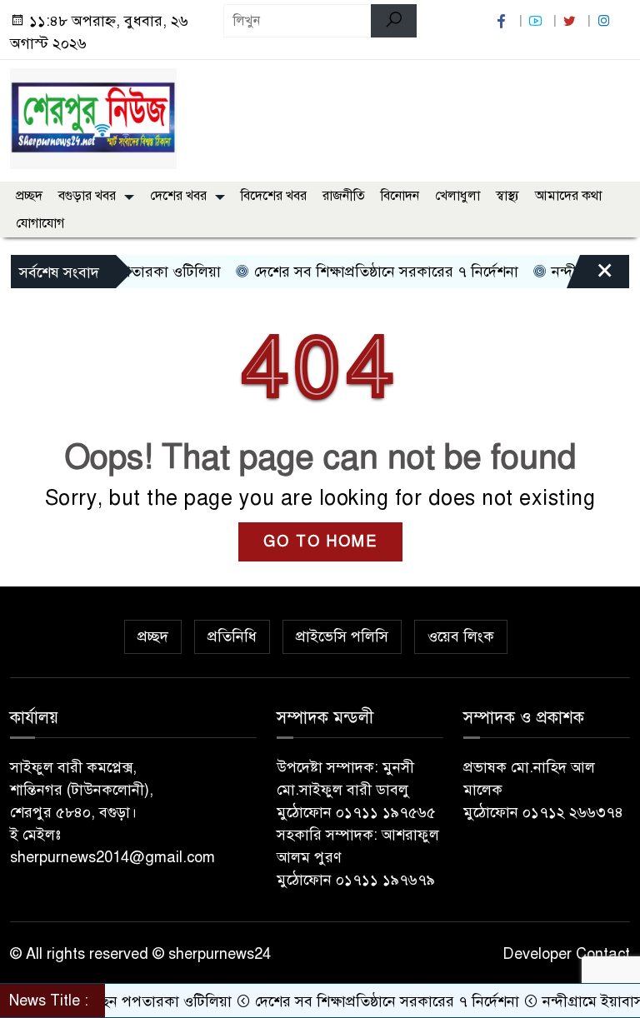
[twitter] (572, 21)
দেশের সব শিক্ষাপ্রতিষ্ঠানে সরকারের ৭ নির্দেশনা (369, 271)
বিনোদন (400, 195)
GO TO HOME (320, 541)
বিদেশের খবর (274, 195)
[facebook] (503, 21)
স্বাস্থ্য (507, 195)
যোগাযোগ (40, 223)
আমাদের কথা (568, 195)
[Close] (590, 276)
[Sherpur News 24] (93, 117)
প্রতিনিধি (232, 636)
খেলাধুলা (457, 195)
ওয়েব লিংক (461, 636)
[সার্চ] (394, 20)
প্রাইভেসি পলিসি (342, 636)
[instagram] (606, 21)
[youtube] (538, 21)
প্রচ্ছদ (29, 195)
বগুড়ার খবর (87, 195)
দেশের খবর (178, 195)
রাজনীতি (343, 195)
